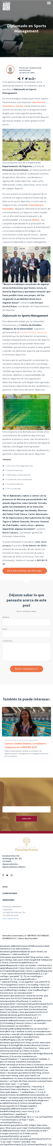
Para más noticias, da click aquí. (24, 571)
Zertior (20, 106)
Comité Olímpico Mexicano (33, 332)
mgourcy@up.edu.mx (10, 918)
